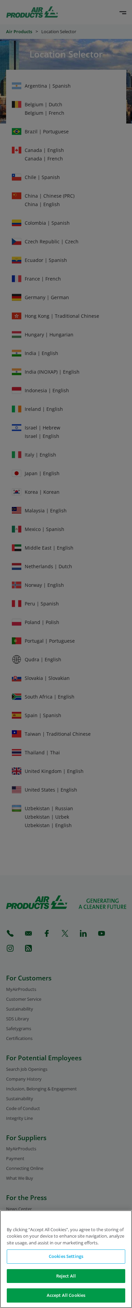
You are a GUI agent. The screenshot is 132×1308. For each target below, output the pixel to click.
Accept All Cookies (66, 1295)
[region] (66, 1259)
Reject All (66, 1276)
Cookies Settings (66, 1256)
